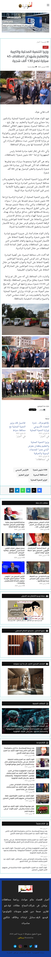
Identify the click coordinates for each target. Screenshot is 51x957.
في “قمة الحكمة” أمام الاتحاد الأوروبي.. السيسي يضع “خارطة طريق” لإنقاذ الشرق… (38, 550)
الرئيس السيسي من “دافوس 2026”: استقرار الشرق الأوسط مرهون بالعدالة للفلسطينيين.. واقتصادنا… (14, 580)
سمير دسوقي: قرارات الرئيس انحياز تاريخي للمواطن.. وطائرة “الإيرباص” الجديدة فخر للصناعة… (14, 551)
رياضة (16, 900)
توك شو (7, 906)
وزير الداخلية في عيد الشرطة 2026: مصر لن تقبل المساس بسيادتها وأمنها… (39, 578)
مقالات (16, 906)
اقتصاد (39, 900)
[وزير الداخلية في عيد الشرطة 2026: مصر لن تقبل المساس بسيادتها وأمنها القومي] (37, 567)
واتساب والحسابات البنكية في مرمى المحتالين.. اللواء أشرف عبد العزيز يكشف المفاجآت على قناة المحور (20, 787)
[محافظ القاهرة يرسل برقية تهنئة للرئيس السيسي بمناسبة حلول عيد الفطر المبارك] (13, 513)
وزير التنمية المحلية (38, 480)
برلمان (44, 906)
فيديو (45, 917)
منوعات (17, 911)
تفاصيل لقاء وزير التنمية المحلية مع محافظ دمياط (17, 427)
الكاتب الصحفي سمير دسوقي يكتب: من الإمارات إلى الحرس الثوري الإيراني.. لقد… (38, 524)
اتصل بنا (9, 952)
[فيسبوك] (39, 490)
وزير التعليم (23, 475)
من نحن (15, 952)
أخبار (38, 42)
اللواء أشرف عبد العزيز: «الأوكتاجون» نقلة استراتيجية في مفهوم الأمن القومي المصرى (18, 797)
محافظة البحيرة (39, 475)
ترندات (24, 917)
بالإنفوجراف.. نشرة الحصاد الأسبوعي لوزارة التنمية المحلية (39, 427)
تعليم (25, 911)
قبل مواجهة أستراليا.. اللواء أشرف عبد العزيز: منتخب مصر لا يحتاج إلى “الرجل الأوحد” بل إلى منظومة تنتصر (18, 809)
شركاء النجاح (28, 906)
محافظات (6, 900)
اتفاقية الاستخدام (25, 952)
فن (38, 906)
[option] (25, 721)
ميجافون (21, 938)
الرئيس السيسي (21, 470)
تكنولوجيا (7, 911)
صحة (38, 911)
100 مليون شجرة (40, 470)
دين (32, 911)
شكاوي (6, 917)
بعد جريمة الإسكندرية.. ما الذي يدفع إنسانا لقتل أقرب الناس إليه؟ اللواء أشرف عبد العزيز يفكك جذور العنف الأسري (18, 751)
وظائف (15, 917)
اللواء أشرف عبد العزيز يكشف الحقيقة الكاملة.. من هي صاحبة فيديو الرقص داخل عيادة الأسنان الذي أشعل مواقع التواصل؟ (19, 762)
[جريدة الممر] (25, 5)
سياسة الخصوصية (38, 952)
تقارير (46, 911)
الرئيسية (44, 42)
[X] (34, 490)
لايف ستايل (34, 917)
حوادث (24, 900)
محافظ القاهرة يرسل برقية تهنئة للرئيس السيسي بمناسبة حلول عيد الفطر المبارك (14, 524)
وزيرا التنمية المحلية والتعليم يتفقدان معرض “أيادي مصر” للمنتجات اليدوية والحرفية (38, 448)
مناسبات (25, 923)
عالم (32, 900)
